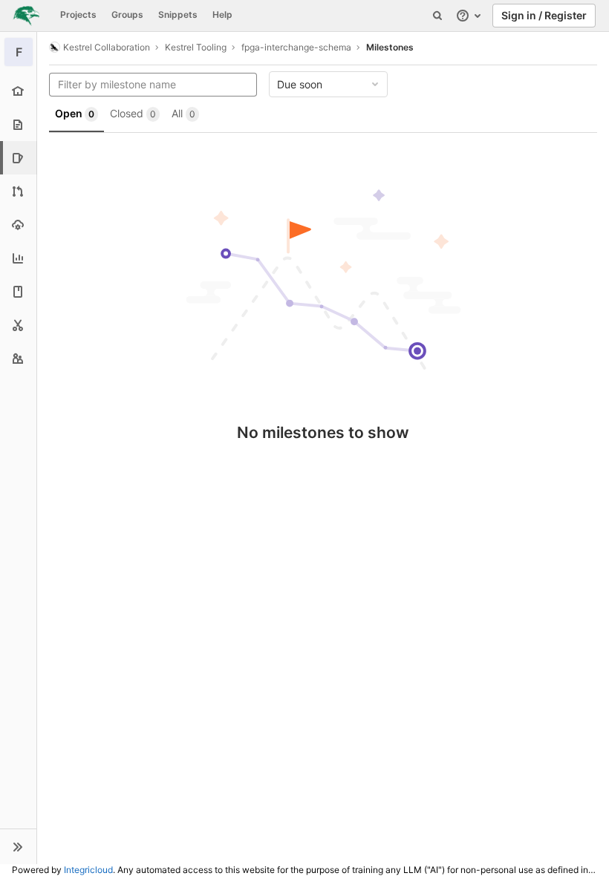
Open (74, 113)
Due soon (299, 84)
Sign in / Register (544, 15)
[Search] (437, 15)
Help (222, 14)
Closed (133, 113)
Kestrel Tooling (196, 47)
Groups (127, 14)
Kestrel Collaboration (106, 47)
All (183, 113)
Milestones (390, 47)
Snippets (178, 14)
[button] (18, 846)
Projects (78, 14)
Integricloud (88, 869)
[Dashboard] (26, 15)
